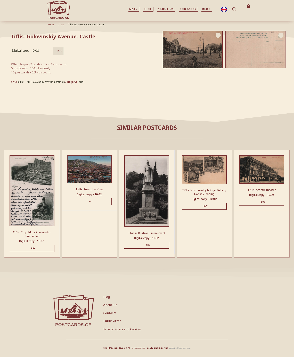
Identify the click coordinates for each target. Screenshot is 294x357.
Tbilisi (80, 81)
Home (50, 24)
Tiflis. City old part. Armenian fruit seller (32, 234)
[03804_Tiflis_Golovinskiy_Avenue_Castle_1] (255, 49)
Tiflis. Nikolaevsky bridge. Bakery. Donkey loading (204, 192)
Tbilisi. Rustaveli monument (146, 233)
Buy (59, 51)
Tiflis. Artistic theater (262, 190)
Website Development (180, 348)
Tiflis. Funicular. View (89, 189)
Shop (61, 24)
